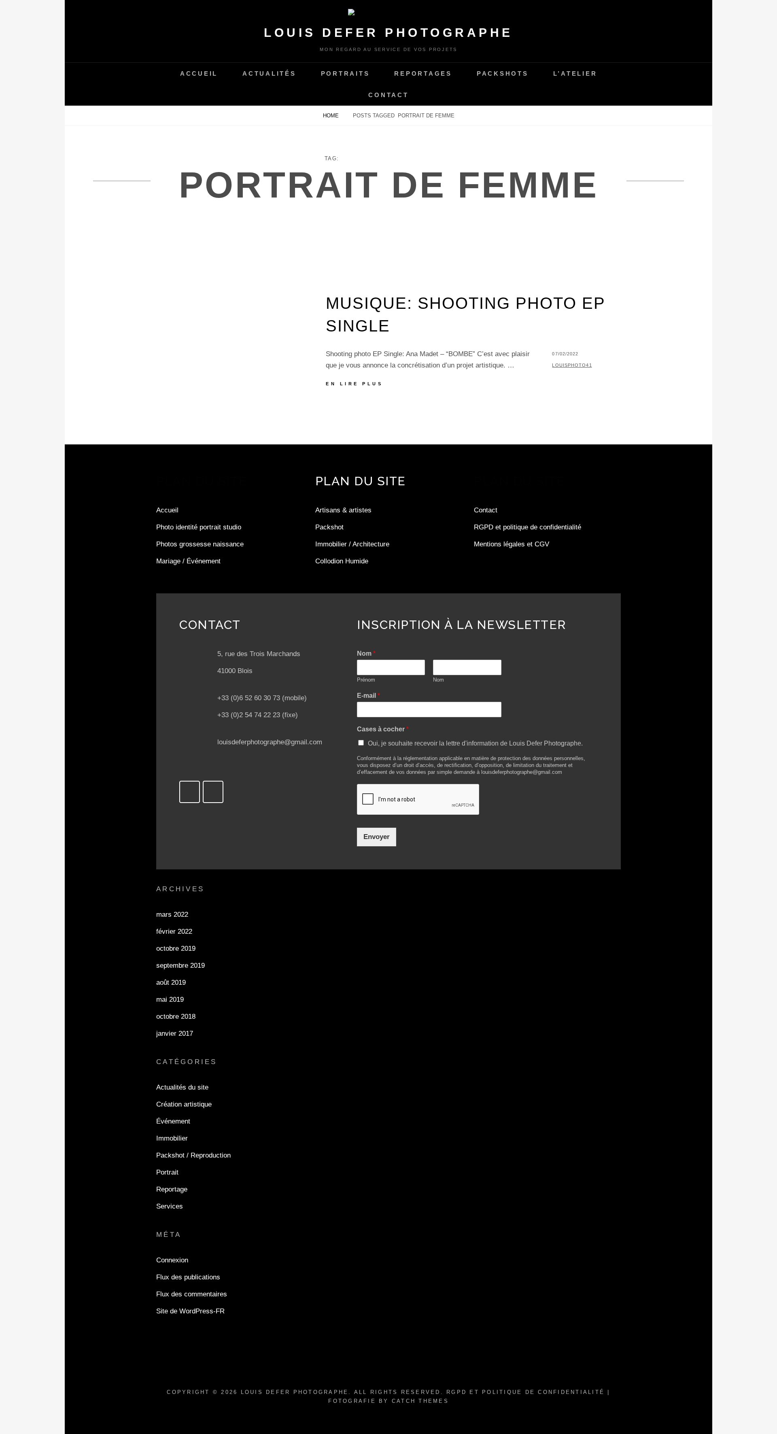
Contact (388, 94)
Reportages (423, 73)
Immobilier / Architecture (352, 544)
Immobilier (172, 1138)
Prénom (366, 680)
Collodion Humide (341, 561)
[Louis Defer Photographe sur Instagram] (213, 792)
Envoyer (376, 837)
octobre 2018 (175, 1016)
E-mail (368, 695)
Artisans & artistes (343, 510)
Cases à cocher (383, 729)
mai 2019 (170, 999)
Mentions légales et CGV (511, 544)
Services (169, 1206)
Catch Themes (420, 1401)
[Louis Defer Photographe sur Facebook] (189, 792)
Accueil (199, 73)
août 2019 (171, 982)
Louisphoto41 (572, 365)
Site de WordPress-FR (190, 1311)
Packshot (329, 527)
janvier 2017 (174, 1033)
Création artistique (184, 1104)
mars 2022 (172, 914)
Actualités (269, 73)
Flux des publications (188, 1277)
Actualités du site (182, 1087)
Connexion (172, 1260)
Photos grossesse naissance (200, 544)
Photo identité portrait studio (198, 527)
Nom (366, 653)
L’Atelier (575, 73)
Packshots (503, 73)
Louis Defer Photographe (388, 32)
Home (331, 116)
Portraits (345, 73)
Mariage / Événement (188, 561)
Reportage (171, 1189)
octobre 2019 (175, 948)
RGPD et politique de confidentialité (527, 527)
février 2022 (174, 931)
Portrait (167, 1172)
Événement (173, 1121)
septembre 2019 (180, 965)
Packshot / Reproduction (193, 1155)
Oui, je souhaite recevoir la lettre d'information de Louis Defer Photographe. (475, 743)
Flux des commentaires (191, 1294)
